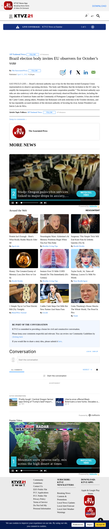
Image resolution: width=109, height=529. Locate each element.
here (60, 341)
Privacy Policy (39, 499)
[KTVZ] (25, 16)
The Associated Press (19, 71)
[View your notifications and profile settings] (97, 369)
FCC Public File (40, 496)
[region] (54, 383)
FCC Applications (40, 492)
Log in (88, 351)
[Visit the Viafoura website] (94, 415)
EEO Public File (40, 489)
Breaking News (63, 493)
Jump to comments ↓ (18, 119)
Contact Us (38, 486)
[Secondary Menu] (12, 16)
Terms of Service (40, 502)
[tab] (16, 370)
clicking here (17, 337)
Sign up (95, 351)
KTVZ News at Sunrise (52, 27)
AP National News (34, 112)
